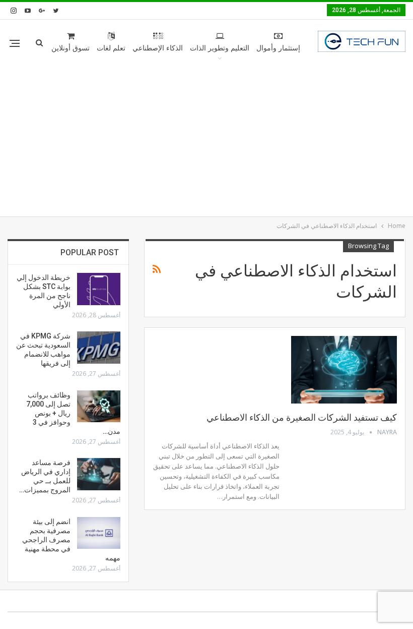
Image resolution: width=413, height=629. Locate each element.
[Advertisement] (206, 140)
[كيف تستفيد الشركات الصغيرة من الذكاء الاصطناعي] (344, 370)
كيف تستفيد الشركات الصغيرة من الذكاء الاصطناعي (301, 417)
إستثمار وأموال (278, 48)
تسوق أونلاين (70, 48)
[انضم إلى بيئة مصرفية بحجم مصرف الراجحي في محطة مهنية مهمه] (98, 533)
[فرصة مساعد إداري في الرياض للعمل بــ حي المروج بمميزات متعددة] (98, 474)
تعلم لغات (111, 48)
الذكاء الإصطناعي (157, 48)
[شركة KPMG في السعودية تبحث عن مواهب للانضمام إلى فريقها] (98, 347)
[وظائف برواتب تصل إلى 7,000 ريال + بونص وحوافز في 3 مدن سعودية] (98, 406)
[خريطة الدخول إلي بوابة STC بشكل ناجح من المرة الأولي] (98, 289)
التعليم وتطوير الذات (219, 48)
